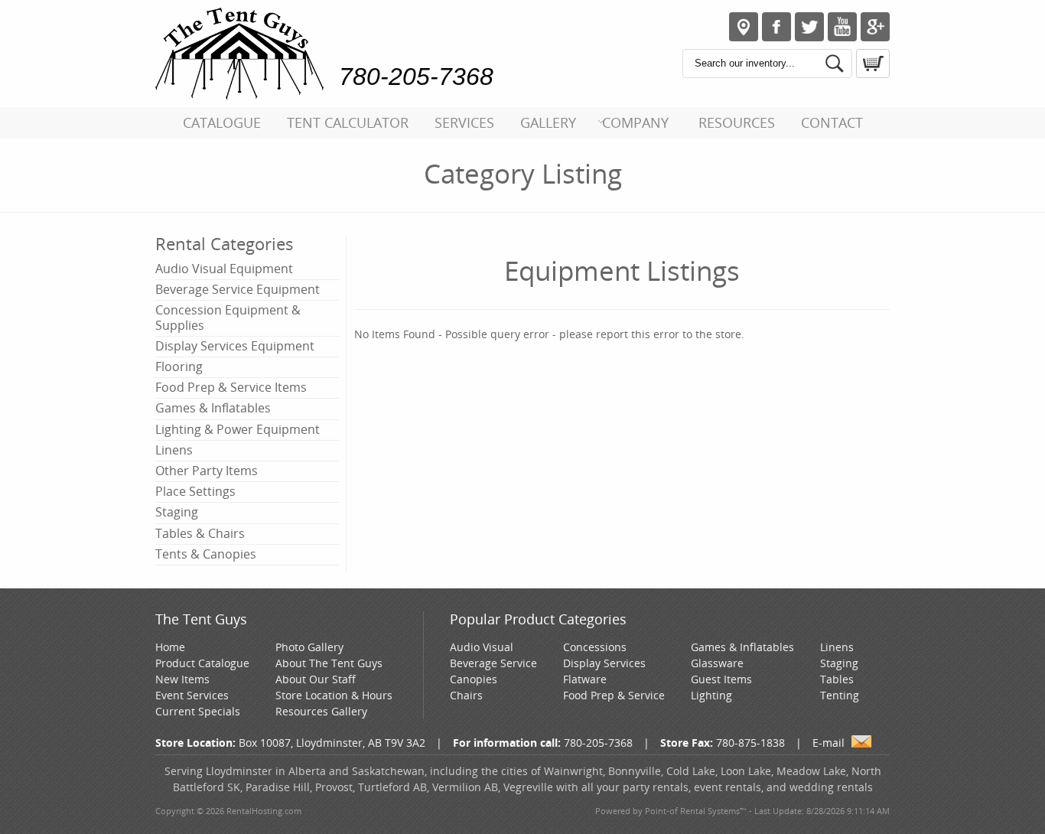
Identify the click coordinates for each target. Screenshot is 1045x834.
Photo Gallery (309, 647)
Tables (837, 679)
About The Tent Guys (329, 663)
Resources (736, 122)
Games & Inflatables (213, 407)
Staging (176, 511)
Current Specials (197, 711)
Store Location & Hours (333, 695)
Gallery (548, 122)
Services (464, 122)
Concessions (595, 647)
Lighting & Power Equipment (237, 429)
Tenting (839, 695)
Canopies (473, 679)
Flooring (179, 366)
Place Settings (195, 491)
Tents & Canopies (205, 554)
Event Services (192, 695)
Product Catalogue (202, 663)
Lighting (711, 695)
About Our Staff (315, 679)
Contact (832, 122)
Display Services (604, 663)
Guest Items (721, 679)
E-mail (828, 742)
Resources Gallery (321, 711)
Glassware (717, 663)
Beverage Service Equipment (237, 289)
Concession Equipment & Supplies (228, 317)
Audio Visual (481, 647)
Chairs (466, 695)
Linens (174, 449)
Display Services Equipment (234, 345)
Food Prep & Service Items (231, 387)
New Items (182, 679)
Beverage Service (493, 663)
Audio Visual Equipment (224, 268)
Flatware (585, 679)
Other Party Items (206, 470)
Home (170, 647)
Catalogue (222, 122)
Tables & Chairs (200, 533)
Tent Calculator (348, 122)
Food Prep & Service (614, 695)
